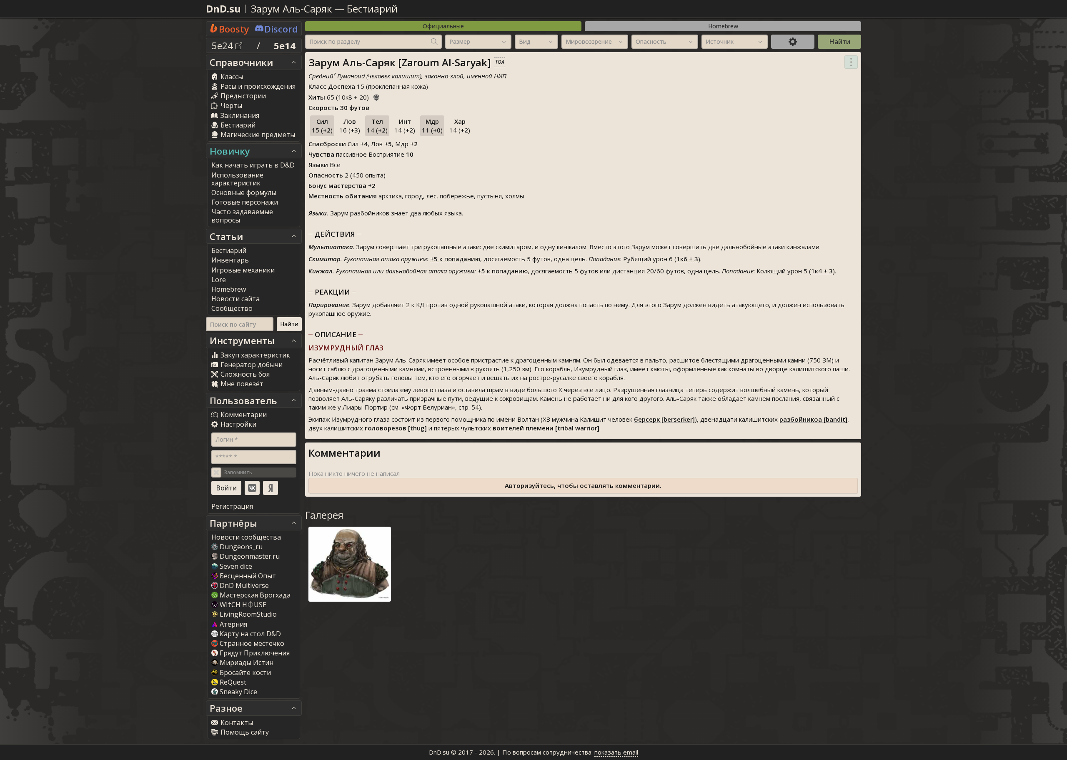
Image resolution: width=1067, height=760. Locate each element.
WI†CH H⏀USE (243, 604)
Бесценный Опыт (248, 575)
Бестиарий (372, 8)
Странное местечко (252, 643)
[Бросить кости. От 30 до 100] (376, 96)
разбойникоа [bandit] (813, 419)
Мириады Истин (246, 662)
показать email (616, 752)
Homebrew (723, 26)
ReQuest (233, 682)
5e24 (223, 45)
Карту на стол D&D (250, 633)
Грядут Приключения (255, 653)
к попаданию (455, 259)
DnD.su (223, 8)
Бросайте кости (245, 672)
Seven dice (236, 566)
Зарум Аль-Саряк (291, 8)
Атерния (233, 624)
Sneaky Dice (238, 691)
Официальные (443, 26)
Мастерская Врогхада (255, 595)
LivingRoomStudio (248, 614)
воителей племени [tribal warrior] (546, 428)
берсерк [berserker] (664, 419)
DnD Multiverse (244, 585)
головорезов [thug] (396, 428)
